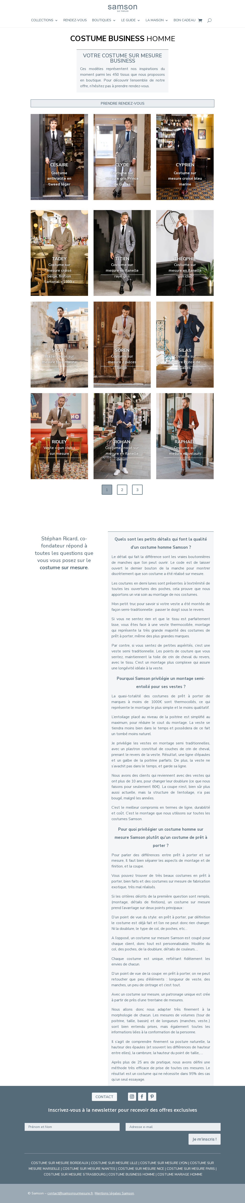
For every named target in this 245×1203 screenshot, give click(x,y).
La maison (155, 20)
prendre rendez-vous (123, 103)
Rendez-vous (75, 20)
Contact (104, 1096)
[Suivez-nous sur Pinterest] (152, 1097)
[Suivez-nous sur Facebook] (142, 1097)
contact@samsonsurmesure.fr (70, 1193)
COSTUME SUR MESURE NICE (141, 1168)
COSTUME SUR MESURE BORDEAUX (59, 1163)
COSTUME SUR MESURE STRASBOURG (75, 1174)
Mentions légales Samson (114, 1193)
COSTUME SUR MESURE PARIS (191, 1168)
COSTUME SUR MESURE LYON (163, 1163)
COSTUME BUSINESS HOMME (131, 1174)
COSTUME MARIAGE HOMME (179, 1174)
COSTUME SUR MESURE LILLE (114, 1163)
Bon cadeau (184, 20)
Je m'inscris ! (205, 1139)
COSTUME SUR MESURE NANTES (89, 1168)
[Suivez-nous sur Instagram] (132, 1097)
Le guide (128, 20)
